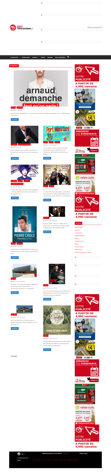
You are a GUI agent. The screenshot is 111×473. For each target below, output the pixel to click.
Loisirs (34, 57)
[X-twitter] (84, 464)
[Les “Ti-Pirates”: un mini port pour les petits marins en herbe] (57, 133)
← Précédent (13, 356)
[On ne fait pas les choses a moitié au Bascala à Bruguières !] (24, 309)
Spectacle (19, 107)
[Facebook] (82, 460)
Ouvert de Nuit (78, 233)
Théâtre (46, 285)
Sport (43, 57)
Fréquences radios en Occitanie (83, 252)
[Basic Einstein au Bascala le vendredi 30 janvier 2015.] (57, 274)
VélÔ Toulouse (78, 249)
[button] (19, 57)
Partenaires (62, 460)
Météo (76, 238)
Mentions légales (73, 460)
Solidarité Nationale (80, 235)
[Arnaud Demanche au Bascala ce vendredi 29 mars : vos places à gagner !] (41, 88)
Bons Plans (25, 57)
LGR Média (65, 453)
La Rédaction (54, 220)
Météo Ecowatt (78, 227)
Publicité (55, 460)
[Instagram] (87, 460)
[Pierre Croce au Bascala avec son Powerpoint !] (24, 224)
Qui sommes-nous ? (39, 460)
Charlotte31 (54, 145)
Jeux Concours (60, 57)
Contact (49, 460)
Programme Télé (79, 241)
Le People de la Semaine (24, 144)
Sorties (50, 57)
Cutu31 (20, 110)
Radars (76, 244)
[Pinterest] (89, 464)
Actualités (14, 57)
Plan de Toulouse (79, 246)
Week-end (57, 142)
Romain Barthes (55, 188)
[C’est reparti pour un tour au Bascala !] (24, 271)
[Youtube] (91, 460)
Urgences (77, 230)
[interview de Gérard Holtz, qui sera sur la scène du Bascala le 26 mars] (24, 134)
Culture (13, 278)
